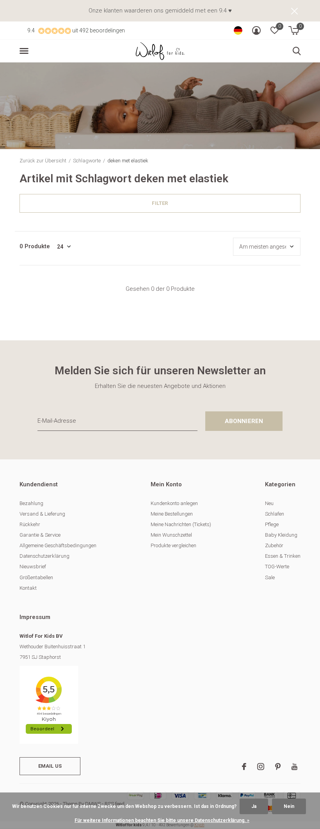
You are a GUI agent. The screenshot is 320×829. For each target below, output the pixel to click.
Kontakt (28, 588)
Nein (289, 806)
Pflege (272, 524)
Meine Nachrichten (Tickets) (181, 524)
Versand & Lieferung (42, 514)
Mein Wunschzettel (171, 535)
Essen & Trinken (282, 556)
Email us (50, 766)
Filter (160, 203)
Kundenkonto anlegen (174, 503)
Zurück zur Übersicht (43, 161)
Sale (270, 577)
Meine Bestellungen (172, 514)
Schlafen (274, 514)
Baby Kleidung (281, 535)
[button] (25, 51)
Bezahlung (31, 503)
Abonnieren (244, 421)
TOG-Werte (277, 566)
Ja (253, 806)
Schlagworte (87, 161)
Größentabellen (36, 577)
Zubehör (274, 545)
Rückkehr (30, 524)
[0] (293, 30)
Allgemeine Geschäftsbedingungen (58, 545)
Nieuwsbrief (33, 566)
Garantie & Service (40, 535)
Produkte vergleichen (173, 545)
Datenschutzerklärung (44, 556)
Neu (269, 503)
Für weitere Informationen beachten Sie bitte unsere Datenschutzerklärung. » (162, 820)
